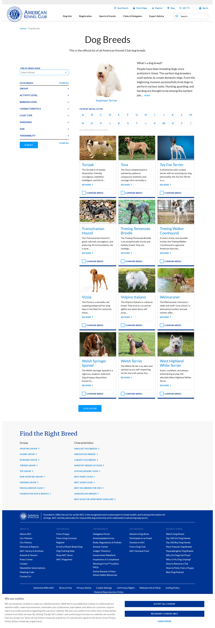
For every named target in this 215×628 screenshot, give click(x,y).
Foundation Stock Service (34, 494)
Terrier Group (28, 465)
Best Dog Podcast (175, 572)
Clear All (64, 83)
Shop (173, 8)
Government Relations (104, 555)
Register (158, 8)
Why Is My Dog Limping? (178, 559)
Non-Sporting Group (31, 477)
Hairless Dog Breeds (85, 494)
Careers (24, 563)
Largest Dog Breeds (85, 460)
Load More (90, 408)
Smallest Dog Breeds (85, 448)
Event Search (122, 8)
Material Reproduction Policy (108, 592)
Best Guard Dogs (83, 482)
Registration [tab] (85, 16)
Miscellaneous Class (31, 488)
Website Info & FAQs (150, 587)
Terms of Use (65, 587)
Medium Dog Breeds (85, 454)
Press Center (26, 559)
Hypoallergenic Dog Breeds (179, 550)
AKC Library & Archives (31, 550)
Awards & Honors (29, 555)
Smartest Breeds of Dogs (88, 465)
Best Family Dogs (83, 477)
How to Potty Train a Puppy (180, 567)
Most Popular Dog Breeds (179, 546)
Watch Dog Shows (175, 533)
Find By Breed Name (30, 68)
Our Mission (26, 538)
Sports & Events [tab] (107, 16)
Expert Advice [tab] (156, 16)
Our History (26, 542)
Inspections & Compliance (106, 559)
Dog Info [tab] (67, 16)
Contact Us (25, 576)
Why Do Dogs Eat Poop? (178, 555)
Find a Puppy (141, 8)
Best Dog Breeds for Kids (88, 488)
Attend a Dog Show (139, 533)
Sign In (205, 8)
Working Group (28, 460)
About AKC (25, 533)
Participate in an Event (140, 538)
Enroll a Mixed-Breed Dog (69, 546)
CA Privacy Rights (126, 587)
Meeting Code (27, 572)
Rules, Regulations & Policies (107, 542)
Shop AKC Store (64, 555)
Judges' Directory (102, 550)
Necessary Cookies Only (164, 613)
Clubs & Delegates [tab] (132, 16)
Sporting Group (28, 448)
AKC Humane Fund (139, 550)
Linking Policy (172, 587)
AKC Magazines (64, 559)
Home (23, 28)
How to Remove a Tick (177, 563)
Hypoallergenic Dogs (86, 471)
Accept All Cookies (164, 604)
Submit (28, 145)
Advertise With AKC (43, 587)
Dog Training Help (65, 550)
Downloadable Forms (103, 538)
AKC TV (186, 8)
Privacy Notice (84, 587)
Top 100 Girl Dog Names (178, 538)
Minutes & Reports (29, 546)
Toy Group (25, 471)
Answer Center (100, 546)
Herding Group (28, 482)
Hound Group (27, 454)
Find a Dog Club (137, 546)
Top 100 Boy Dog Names (178, 542)
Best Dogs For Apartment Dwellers (93, 499)
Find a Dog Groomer (66, 538)
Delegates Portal (101, 533)
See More (86, 185)
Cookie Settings (164, 621)
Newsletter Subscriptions (32, 567)
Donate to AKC (137, 542)
